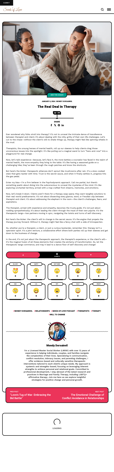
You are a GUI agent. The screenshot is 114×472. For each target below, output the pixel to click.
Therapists (83, 311)
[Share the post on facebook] (51, 125)
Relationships (42, 311)
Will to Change (57, 314)
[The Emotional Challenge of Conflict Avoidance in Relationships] (82, 395)
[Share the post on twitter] (55, 125)
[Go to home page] (12, 9)
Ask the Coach (57, 95)
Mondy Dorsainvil (64, 101)
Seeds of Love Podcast (64, 311)
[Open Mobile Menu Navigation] (109, 9)
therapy (96, 311)
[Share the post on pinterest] (58, 125)
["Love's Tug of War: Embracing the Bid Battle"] (31, 395)
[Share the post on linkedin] (62, 125)
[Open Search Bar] (102, 9)
